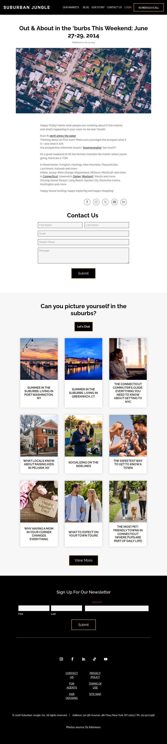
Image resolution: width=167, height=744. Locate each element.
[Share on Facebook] (87, 202)
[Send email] (114, 202)
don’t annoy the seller (63, 135)
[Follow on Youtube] (105, 659)
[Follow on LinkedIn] (83, 659)
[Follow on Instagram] (61, 659)
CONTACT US (114, 7)
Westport (87, 176)
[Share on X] (105, 202)
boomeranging (92, 147)
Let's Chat (83, 326)
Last (53, 613)
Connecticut (50, 176)
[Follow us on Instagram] (96, 202)
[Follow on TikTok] (94, 659)
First (20, 613)
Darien (77, 176)
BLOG (86, 7)
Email (93, 601)
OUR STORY (98, 7)
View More (83, 560)
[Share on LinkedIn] (123, 202)
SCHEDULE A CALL (149, 7)
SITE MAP (95, 694)
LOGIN (127, 7)
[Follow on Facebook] (72, 659)
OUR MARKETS (71, 7)
